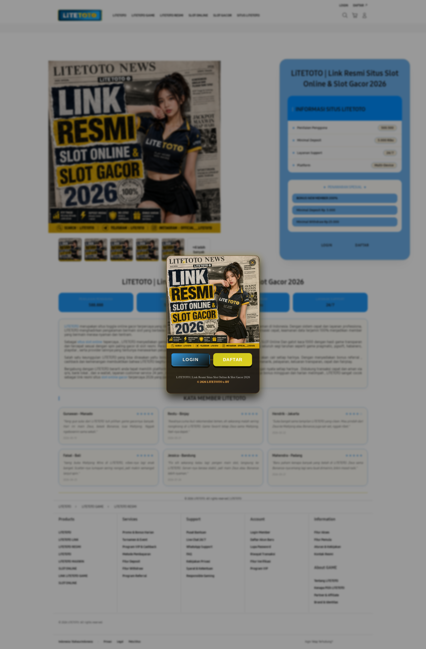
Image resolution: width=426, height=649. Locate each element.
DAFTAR (233, 359)
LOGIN (191, 359)
